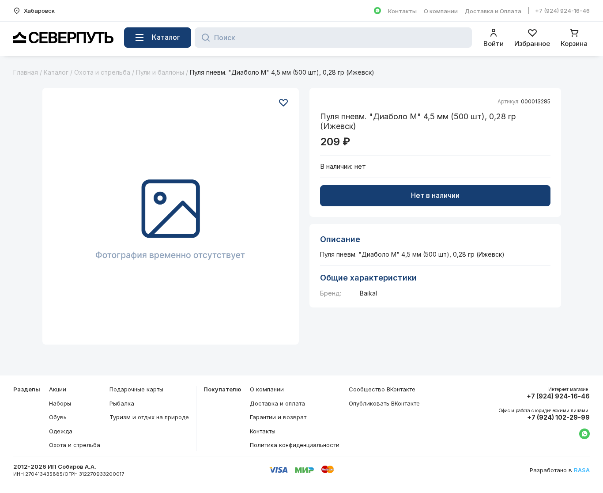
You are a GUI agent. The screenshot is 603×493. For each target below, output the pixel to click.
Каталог (56, 72)
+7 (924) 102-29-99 (558, 417)
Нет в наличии (435, 195)
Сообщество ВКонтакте (382, 389)
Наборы (60, 403)
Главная (25, 72)
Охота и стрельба (102, 72)
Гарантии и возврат (278, 417)
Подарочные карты (136, 389)
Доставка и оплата (277, 403)
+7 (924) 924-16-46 (562, 10)
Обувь (58, 417)
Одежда (60, 431)
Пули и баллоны (160, 72)
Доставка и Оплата (493, 11)
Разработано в (560, 470)
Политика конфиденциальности (294, 444)
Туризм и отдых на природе (149, 417)
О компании (441, 11)
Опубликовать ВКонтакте (384, 403)
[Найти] (203, 37)
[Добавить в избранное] (283, 102)
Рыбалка (121, 403)
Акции (57, 389)
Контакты (402, 11)
